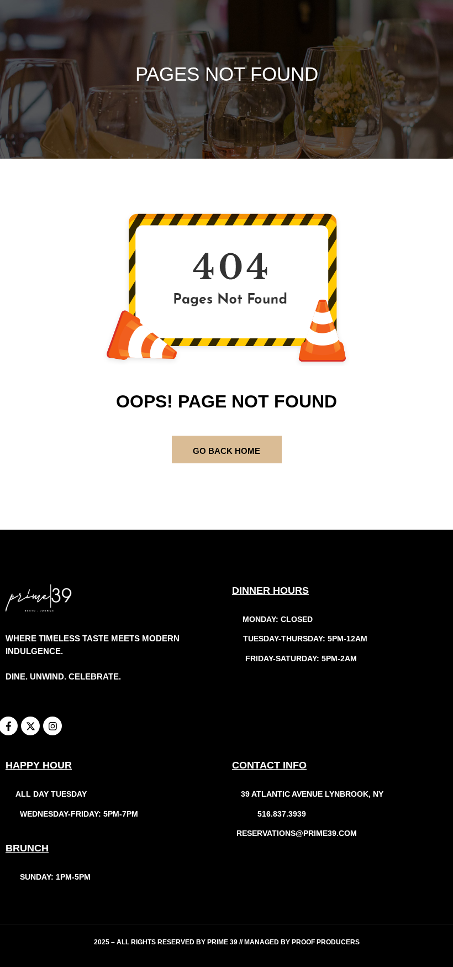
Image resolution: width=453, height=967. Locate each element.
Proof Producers (326, 942)
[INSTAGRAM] (52, 726)
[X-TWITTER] (30, 726)
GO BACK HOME (226, 451)
